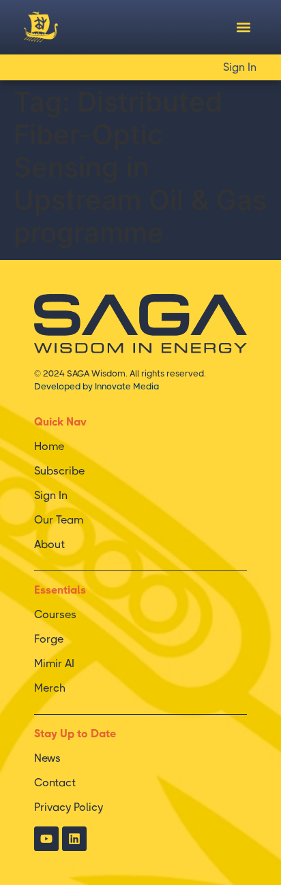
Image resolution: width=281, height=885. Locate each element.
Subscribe (59, 470)
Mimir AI (54, 663)
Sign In (239, 67)
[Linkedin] (74, 838)
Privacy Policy (68, 807)
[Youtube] (46, 838)
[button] (243, 27)
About (49, 544)
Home (49, 446)
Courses (55, 614)
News (47, 758)
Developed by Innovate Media (96, 386)
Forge (48, 638)
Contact (55, 782)
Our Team (58, 519)
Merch (49, 687)
